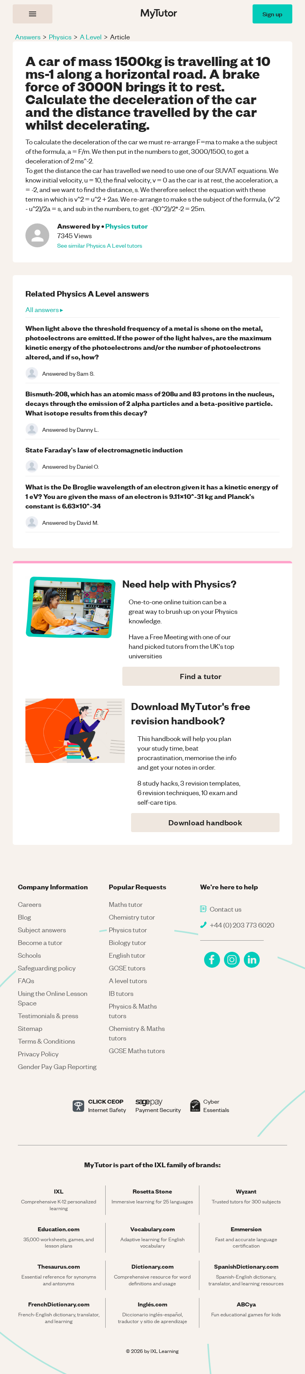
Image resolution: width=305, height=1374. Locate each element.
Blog (24, 916)
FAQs (26, 980)
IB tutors (121, 993)
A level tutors (128, 980)
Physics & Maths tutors (133, 1010)
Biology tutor (127, 942)
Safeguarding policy (47, 967)
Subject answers (42, 929)
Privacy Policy (38, 1053)
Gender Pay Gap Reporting (57, 1066)
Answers (28, 36)
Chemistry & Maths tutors (137, 1033)
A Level (91, 36)
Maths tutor (126, 904)
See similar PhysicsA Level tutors (99, 245)
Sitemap (30, 1028)
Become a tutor (40, 942)
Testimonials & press (48, 1015)
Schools (29, 955)
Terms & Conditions (46, 1040)
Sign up (272, 14)
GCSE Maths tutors (137, 1050)
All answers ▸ (44, 309)
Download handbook (205, 822)
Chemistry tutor (132, 916)
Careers (29, 904)
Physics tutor (126, 225)
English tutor (127, 955)
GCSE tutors (127, 967)
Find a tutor (201, 676)
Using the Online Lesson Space (52, 998)
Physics (60, 36)
